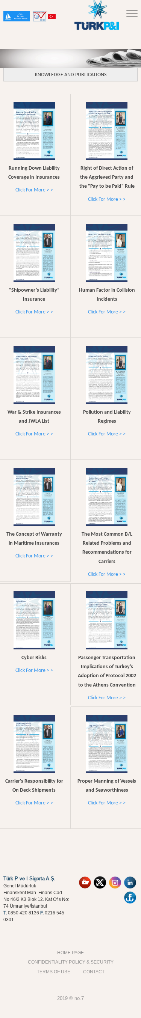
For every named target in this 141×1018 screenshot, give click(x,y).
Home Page (70, 952)
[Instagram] (115, 879)
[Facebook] (130, 894)
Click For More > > (34, 190)
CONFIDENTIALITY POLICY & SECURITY (71, 962)
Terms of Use (53, 971)
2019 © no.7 (70, 998)
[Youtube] (84, 879)
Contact (94, 971)
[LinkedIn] (130, 879)
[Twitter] (100, 879)
